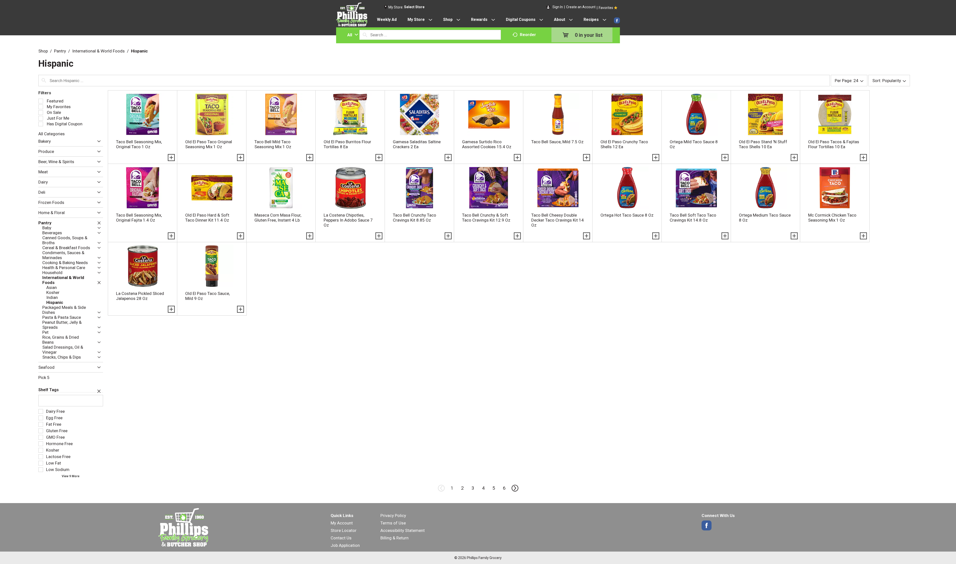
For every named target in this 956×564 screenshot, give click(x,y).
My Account (342, 522)
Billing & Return (394, 537)
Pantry (60, 50)
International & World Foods (98, 50)
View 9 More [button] (70, 476)
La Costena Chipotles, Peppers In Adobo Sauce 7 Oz (348, 220)
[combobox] (351, 35)
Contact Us (341, 537)
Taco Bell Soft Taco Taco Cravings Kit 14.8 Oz (693, 218)
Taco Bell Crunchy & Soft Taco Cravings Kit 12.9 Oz (486, 218)
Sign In (557, 7)
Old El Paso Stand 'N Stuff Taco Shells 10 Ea (763, 144)
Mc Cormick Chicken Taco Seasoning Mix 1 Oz (832, 218)
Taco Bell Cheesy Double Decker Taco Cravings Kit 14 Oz (557, 220)
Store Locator (344, 530)
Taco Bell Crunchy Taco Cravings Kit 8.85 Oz (414, 218)
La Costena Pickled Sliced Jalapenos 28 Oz (140, 296)
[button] (97, 141)
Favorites (606, 8)
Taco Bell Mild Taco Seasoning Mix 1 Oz (272, 144)
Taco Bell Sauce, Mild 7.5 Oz (557, 141)
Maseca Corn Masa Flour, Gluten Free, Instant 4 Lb (277, 218)
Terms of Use (393, 522)
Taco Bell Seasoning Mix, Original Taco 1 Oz (139, 144)
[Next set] (514, 488)
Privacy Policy (393, 515)
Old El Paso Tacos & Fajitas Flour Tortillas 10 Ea (833, 144)
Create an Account (581, 7)
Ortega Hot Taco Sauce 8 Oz (627, 215)
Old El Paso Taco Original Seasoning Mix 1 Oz (208, 144)
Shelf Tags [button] (48, 389)
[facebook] (617, 20)
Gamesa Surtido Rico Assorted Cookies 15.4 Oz (486, 144)
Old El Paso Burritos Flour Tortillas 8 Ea (347, 144)
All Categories (51, 133)
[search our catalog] (364, 35)
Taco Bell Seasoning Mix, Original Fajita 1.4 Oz (139, 218)
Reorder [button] (528, 34)
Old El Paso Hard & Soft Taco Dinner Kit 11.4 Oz (207, 218)
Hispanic (139, 50)
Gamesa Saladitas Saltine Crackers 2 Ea (417, 144)
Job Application (345, 545)
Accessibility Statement (402, 530)
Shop (43, 50)
